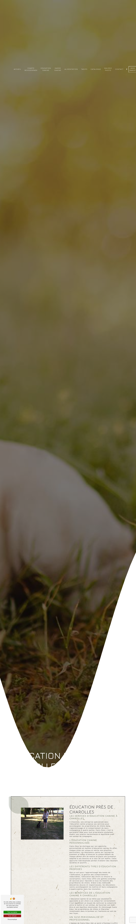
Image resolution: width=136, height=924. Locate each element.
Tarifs (84, 69)
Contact (119, 69)
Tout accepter (12, 912)
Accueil (17, 69)
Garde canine (57, 69)
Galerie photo (108, 69)
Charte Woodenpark (31, 69)
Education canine (46, 69)
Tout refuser (12, 916)
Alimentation (71, 69)
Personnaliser (12, 919)
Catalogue (96, 69)
